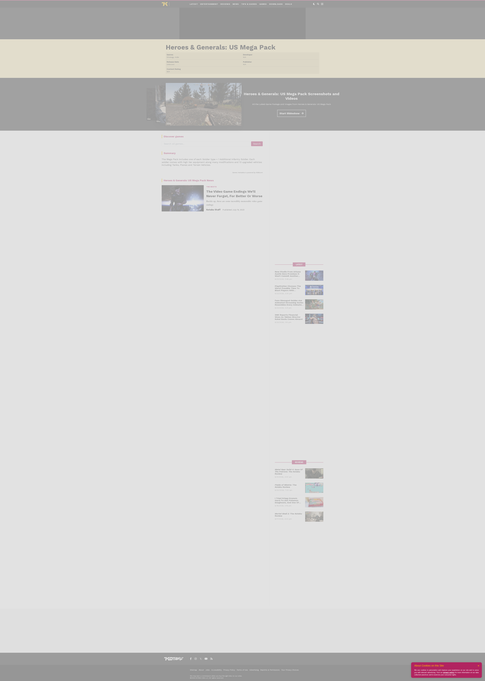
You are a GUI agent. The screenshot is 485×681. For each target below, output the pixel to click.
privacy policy (448, 672)
